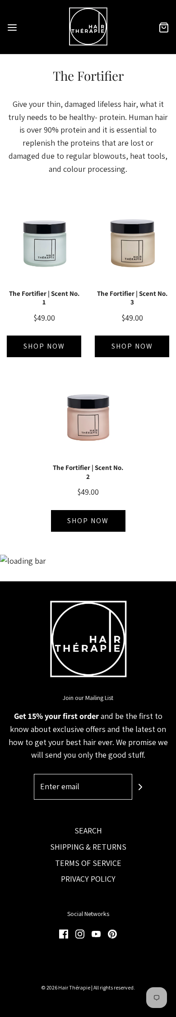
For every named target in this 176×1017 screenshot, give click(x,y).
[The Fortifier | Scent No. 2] (88, 417)
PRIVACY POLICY (88, 879)
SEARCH (88, 830)
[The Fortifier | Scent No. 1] (44, 243)
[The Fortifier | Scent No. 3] (132, 243)
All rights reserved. (114, 987)
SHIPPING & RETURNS (88, 847)
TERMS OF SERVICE (88, 863)
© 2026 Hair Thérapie (65, 987)
